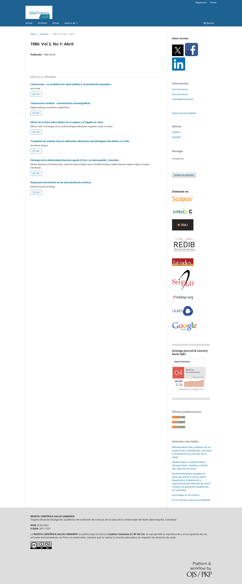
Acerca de (70, 23)
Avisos (55, 23)
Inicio (33, 33)
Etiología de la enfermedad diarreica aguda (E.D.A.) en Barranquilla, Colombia (74, 160)
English (176, 132)
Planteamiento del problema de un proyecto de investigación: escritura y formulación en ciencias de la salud (192, 452)
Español (176, 137)
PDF (37, 94)
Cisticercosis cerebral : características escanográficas (60, 103)
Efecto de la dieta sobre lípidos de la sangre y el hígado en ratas (66, 122)
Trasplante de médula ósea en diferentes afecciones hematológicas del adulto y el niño (79, 141)
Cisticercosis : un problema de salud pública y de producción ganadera (70, 84)
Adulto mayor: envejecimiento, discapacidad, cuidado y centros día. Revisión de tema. (190, 465)
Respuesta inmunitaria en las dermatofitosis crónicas (60, 182)
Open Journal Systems (184, 113)
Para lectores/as (180, 89)
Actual (29, 23)
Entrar (213, 2)
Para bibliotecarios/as (182, 99)
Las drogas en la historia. (186, 495)
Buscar (210, 23)
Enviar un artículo (184, 174)
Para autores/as (180, 94)
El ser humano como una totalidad (191, 500)
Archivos (42, 23)
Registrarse (201, 2)
